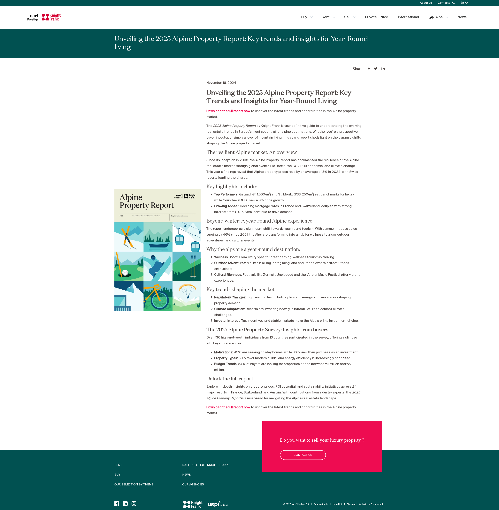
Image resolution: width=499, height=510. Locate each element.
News (462, 17)
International (408, 17)
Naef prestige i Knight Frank (205, 465)
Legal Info (338, 504)
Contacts (444, 2)
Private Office (376, 17)
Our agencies (193, 484)
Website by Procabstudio (371, 504)
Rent (326, 17)
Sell (347, 17)
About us (426, 2)
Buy (304, 17)
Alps (439, 17)
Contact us (303, 455)
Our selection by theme (133, 484)
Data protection (321, 504)
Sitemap (351, 504)
